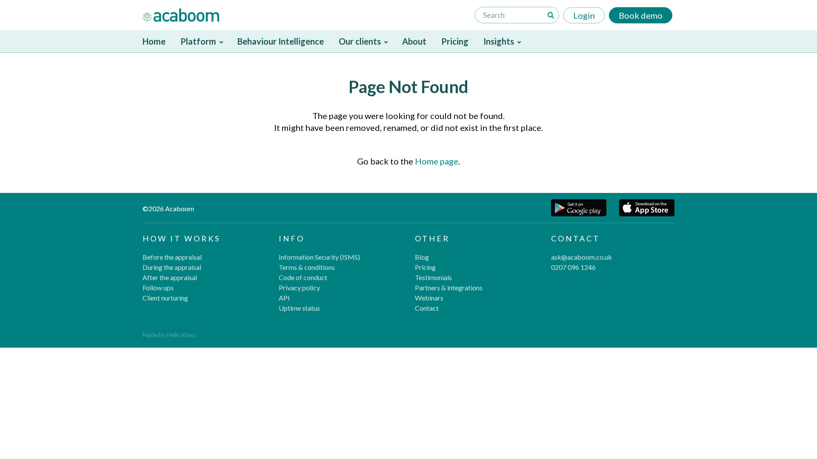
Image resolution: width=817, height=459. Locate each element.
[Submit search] (551, 15)
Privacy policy (299, 287)
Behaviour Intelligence (280, 41)
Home (154, 41)
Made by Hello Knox (169, 334)
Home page (436, 161)
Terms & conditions (307, 267)
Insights (498, 41)
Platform (198, 41)
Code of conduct (303, 277)
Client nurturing (165, 298)
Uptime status (299, 308)
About (414, 41)
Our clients (360, 41)
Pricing (454, 41)
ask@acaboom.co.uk (581, 257)
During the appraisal (172, 267)
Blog (422, 257)
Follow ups (158, 287)
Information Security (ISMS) (319, 257)
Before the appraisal (172, 257)
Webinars (429, 298)
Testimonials (433, 277)
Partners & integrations (449, 287)
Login (584, 15)
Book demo (641, 15)
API (284, 298)
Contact (427, 308)
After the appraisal (170, 277)
